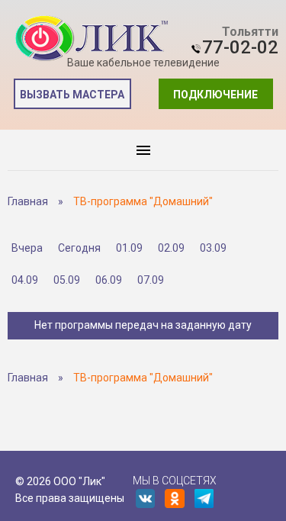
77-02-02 (240, 47)
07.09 (150, 280)
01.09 (129, 248)
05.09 (66, 280)
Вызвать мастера (72, 94)
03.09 (213, 248)
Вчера (27, 248)
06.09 (108, 280)
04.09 (24, 280)
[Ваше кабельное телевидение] (91, 38)
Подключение (215, 94)
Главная (28, 201)
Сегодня (79, 248)
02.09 (171, 248)
